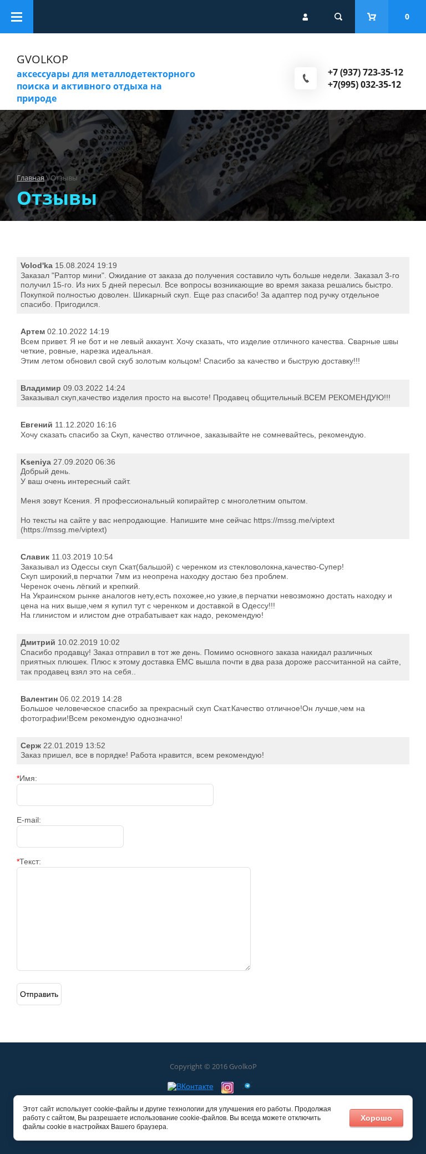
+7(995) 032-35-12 (364, 84)
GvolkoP (42, 59)
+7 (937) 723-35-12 (365, 72)
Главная (30, 178)
